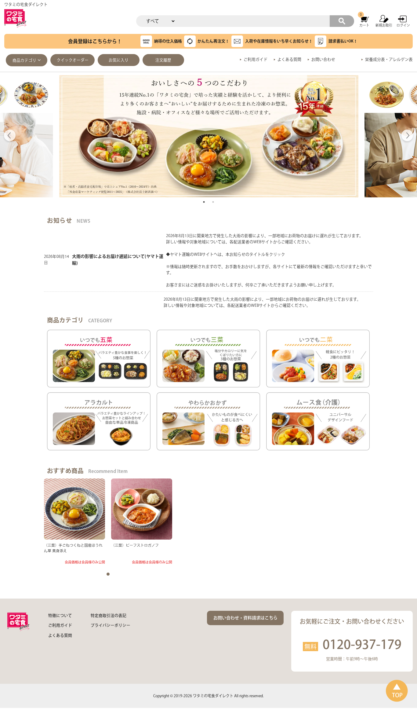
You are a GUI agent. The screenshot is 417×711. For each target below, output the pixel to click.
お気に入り (119, 60)
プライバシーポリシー (110, 625)
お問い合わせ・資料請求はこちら (245, 618)
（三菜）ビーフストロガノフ (135, 545)
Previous (10, 136)
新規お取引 (383, 25)
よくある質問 (289, 59)
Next (407, 136)
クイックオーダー (73, 60)
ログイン (403, 25)
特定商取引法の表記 (108, 616)
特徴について (60, 616)
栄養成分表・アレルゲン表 (389, 59)
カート (364, 25)
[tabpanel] (208, 136)
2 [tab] (213, 202)
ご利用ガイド (255, 59)
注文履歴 (163, 60)
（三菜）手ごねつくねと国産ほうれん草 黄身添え (73, 548)
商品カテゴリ (24, 60)
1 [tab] (204, 202)
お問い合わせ (323, 59)
